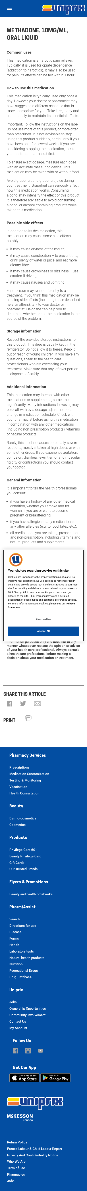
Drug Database (20, 977)
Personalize (43, 619)
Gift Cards (16, 863)
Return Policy (17, 1142)
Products (18, 838)
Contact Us (17, 1022)
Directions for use (22, 926)
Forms (14, 938)
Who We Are (16, 1162)
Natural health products (26, 958)
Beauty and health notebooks (31, 894)
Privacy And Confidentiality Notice (32, 1155)
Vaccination (18, 787)
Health (14, 945)
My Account (18, 1028)
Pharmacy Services (27, 756)
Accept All (43, 631)
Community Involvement (27, 1015)
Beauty (16, 806)
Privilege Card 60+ (23, 850)
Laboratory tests (21, 951)
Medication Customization (29, 774)
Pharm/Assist (22, 907)
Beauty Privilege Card (25, 856)
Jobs (13, 1002)
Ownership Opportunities (27, 1009)
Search (14, 919)
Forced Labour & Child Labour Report (34, 1149)
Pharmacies (16, 1174)
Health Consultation (24, 793)
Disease (15, 932)
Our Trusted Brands (23, 869)
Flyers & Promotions (28, 882)
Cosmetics (17, 825)
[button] (9, 704)
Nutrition (16, 964)
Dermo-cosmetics (22, 818)
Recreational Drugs (23, 971)
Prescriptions (19, 767)
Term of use (16, 1168)
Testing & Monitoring (25, 780)
